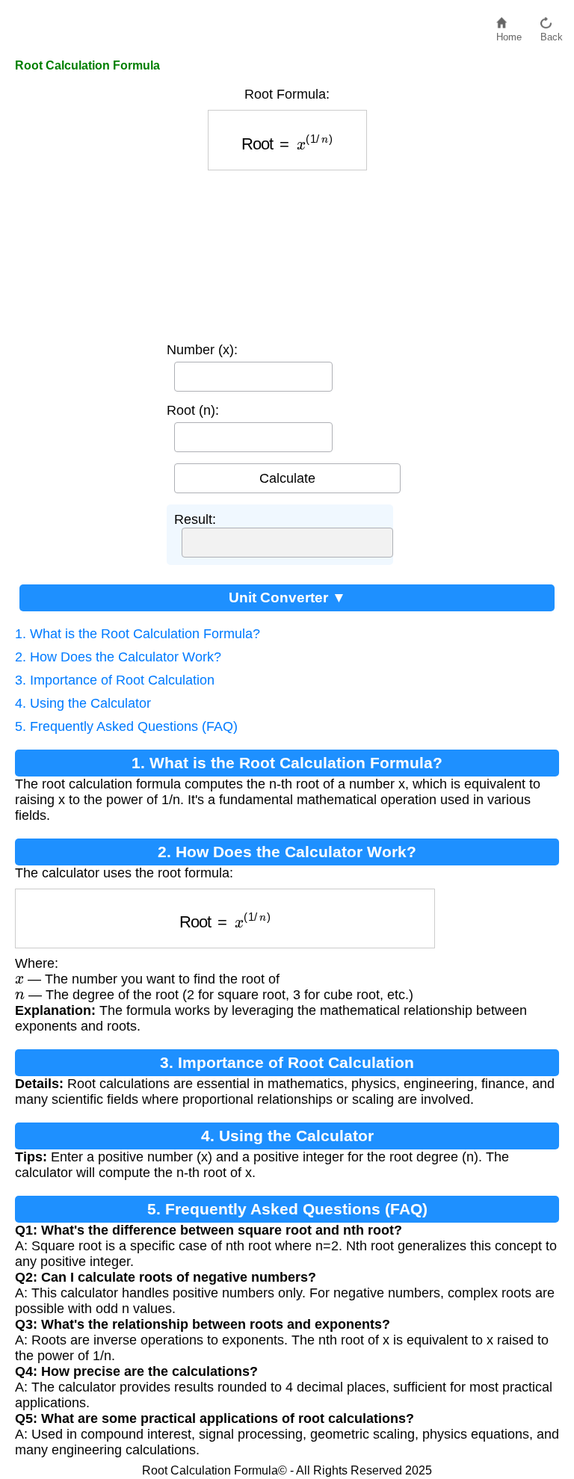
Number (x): (202, 349)
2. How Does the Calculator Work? (118, 656)
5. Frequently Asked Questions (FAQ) (126, 726)
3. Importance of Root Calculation (115, 680)
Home (509, 33)
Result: (195, 519)
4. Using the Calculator (83, 703)
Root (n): (193, 410)
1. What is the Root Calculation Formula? (137, 633)
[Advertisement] (287, 252)
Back (551, 33)
